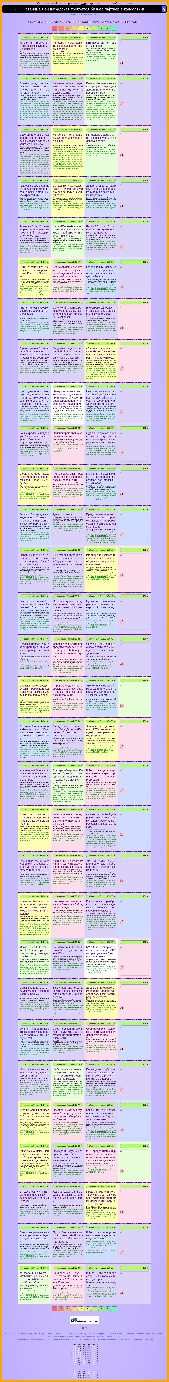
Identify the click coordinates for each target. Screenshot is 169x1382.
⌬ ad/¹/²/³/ (121, 63)
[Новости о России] (38, 4)
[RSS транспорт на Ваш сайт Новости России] (86, 1328)
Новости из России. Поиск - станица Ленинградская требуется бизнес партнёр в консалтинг (34, 63)
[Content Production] (83, 1328)
